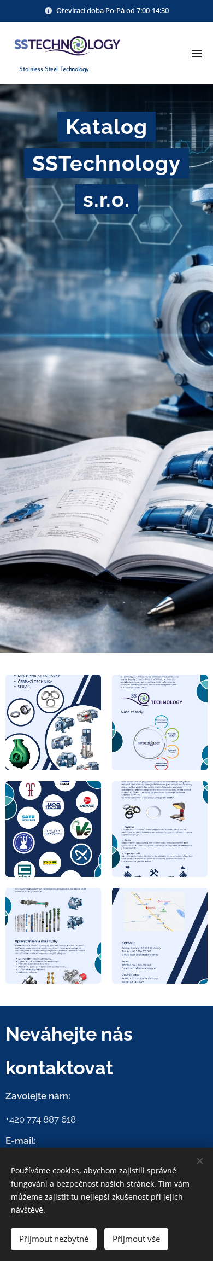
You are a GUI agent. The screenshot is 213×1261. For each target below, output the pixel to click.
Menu (197, 53)
